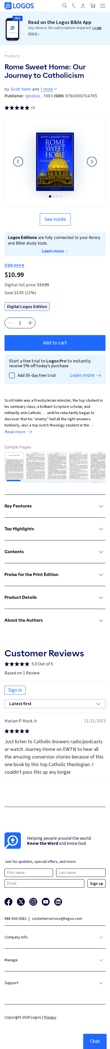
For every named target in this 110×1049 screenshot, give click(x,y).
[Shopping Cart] (92, 5)
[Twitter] (21, 902)
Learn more (53, 250)
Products (12, 56)
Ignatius (32, 95)
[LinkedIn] (58, 902)
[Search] (64, 5)
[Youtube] (46, 902)
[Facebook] (8, 902)
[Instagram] (33, 902)
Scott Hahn (20, 89)
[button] (18, 162)
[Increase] (30, 322)
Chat (95, 1041)
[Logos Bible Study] (19, 6)
